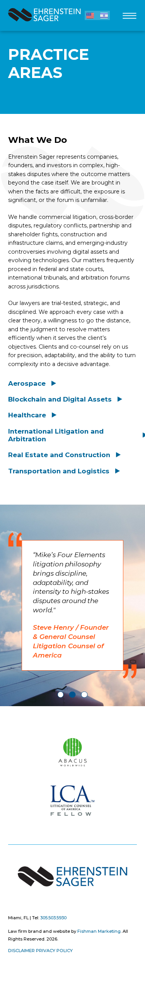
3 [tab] (84, 694)
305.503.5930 (53, 917)
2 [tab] (72, 694)
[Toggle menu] (129, 17)
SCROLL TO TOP (13, 719)
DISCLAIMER (21, 950)
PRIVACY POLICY (54, 950)
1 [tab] (60, 694)
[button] (90, 15)
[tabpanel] (72, 605)
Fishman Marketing (99, 931)
